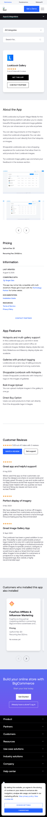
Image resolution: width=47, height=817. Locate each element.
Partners (8, 726)
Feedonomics (23, 2)
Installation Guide (9, 298)
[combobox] (23, 39)
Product (7, 719)
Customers (9, 734)
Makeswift (39, 2)
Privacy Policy (8, 309)
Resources (9, 741)
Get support (31, 451)
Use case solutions (13, 748)
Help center (9, 771)
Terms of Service (9, 306)
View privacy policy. (26, 796)
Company (8, 763)
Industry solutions (13, 756)
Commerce (8, 2)
